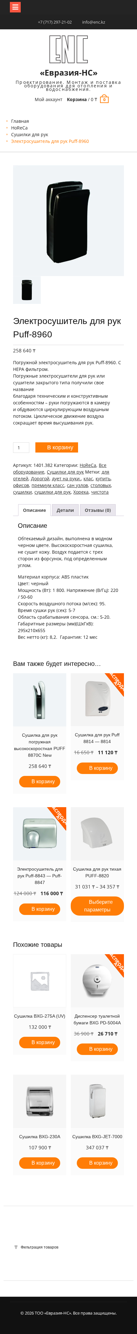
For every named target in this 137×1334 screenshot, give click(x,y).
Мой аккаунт (48, 99)
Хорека (81, 492)
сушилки (22, 492)
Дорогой (40, 478)
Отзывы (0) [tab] (98, 510)
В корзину (60, 447)
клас (88, 478)
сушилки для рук (52, 492)
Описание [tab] (34, 510)
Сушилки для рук (29, 134)
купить (103, 478)
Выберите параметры (98, 905)
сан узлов (77, 485)
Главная (20, 121)
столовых (100, 485)
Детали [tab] (65, 510)
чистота (100, 492)
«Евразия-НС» (68, 72)
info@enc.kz (93, 22)
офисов (21, 485)
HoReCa (19, 128)
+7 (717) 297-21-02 (55, 22)
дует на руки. (66, 478)
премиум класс (48, 485)
